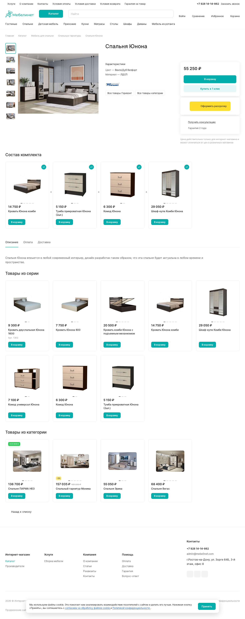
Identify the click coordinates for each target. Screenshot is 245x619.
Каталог (10, 561)
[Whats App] (197, 574)
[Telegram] (190, 574)
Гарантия (127, 571)
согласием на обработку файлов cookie (87, 608)
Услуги (48, 554)
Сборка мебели (53, 561)
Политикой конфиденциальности (131, 608)
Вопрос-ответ (130, 576)
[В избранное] (221, 53)
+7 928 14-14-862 (208, 3)
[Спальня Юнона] (58, 83)
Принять (207, 606)
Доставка (44, 242)
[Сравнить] (229, 53)
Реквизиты (89, 571)
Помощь (127, 554)
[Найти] (169, 14)
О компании (90, 561)
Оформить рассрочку (213, 106)
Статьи (87, 566)
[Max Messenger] (204, 574)
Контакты (89, 576)
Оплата (28, 242)
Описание (11, 242)
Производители (14, 566)
